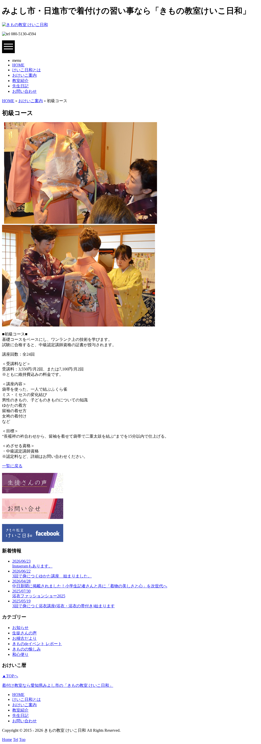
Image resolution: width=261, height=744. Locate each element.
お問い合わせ (24, 91)
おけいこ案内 (24, 75)
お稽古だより (24, 638)
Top (22, 739)
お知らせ (20, 627)
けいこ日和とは (26, 70)
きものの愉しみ (26, 649)
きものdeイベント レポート (37, 644)
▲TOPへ (10, 676)
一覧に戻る (12, 466)
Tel (15, 739)
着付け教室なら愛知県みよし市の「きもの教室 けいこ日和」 (57, 685)
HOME (18, 65)
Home (7, 739)
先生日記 (20, 86)
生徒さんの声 (24, 633)
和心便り (20, 654)
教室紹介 (20, 80)
